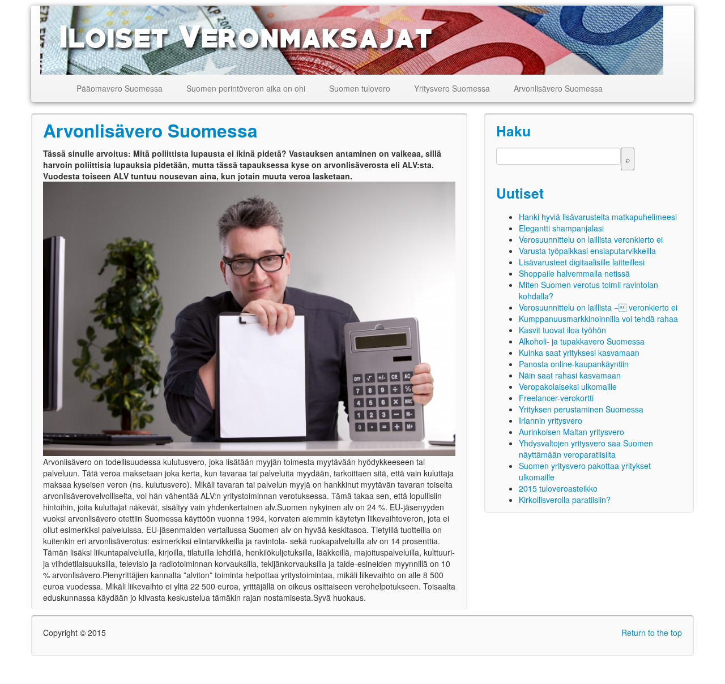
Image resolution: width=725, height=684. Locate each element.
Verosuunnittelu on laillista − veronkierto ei (598, 307)
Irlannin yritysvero (550, 420)
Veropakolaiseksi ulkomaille (568, 386)
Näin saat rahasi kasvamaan (570, 375)
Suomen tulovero (359, 88)
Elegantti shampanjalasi (561, 228)
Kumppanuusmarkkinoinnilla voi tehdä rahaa (598, 318)
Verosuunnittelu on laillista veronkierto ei (591, 239)
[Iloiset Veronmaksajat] (353, 40)
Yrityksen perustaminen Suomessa (581, 409)
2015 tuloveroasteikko (558, 488)
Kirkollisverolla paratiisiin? (565, 499)
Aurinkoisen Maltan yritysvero (571, 431)
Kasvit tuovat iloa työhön (562, 329)
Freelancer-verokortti (556, 397)
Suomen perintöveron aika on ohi (245, 88)
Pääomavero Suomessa (119, 88)
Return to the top (651, 632)
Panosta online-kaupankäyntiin (574, 363)
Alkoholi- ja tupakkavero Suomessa (582, 341)
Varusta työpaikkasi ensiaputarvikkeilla (587, 250)
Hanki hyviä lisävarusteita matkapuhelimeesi (598, 216)
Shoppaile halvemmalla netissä (574, 273)
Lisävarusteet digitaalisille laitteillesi (582, 262)
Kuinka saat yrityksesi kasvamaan (579, 352)
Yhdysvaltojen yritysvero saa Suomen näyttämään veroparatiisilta (586, 448)
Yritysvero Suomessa (452, 88)
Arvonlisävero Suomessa (558, 88)
